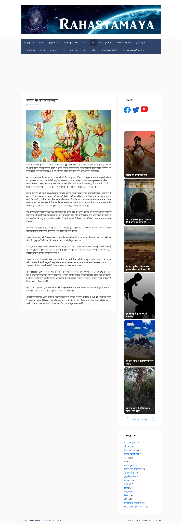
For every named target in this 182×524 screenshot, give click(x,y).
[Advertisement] (91, 72)
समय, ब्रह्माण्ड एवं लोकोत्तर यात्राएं (132, 50)
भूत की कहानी (140, 42)
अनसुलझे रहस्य (29, 42)
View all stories (139, 419)
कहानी (85, 42)
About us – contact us (151, 520)
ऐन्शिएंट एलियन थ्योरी (71, 42)
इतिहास (41, 42)
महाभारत (42, 50)
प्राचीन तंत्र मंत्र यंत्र (123, 42)
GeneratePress (56, 520)
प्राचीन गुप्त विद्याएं (105, 42)
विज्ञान (85, 50)
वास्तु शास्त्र (74, 50)
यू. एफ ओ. (53, 50)
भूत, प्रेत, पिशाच (29, 50)
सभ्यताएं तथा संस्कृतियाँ (108, 50)
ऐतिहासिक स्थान (54, 42)
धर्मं (93, 42)
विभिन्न (94, 50)
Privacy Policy (134, 520)
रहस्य (63, 50)
